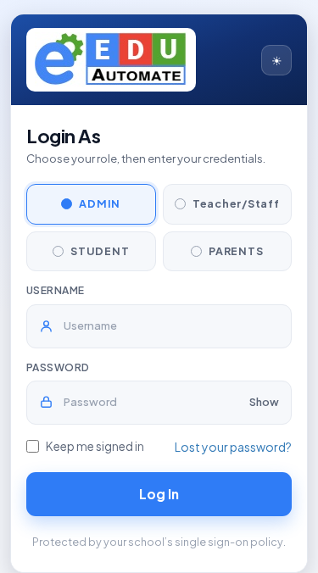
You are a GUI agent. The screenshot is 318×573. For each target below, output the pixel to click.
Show (264, 402)
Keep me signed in (95, 446)
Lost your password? (233, 446)
